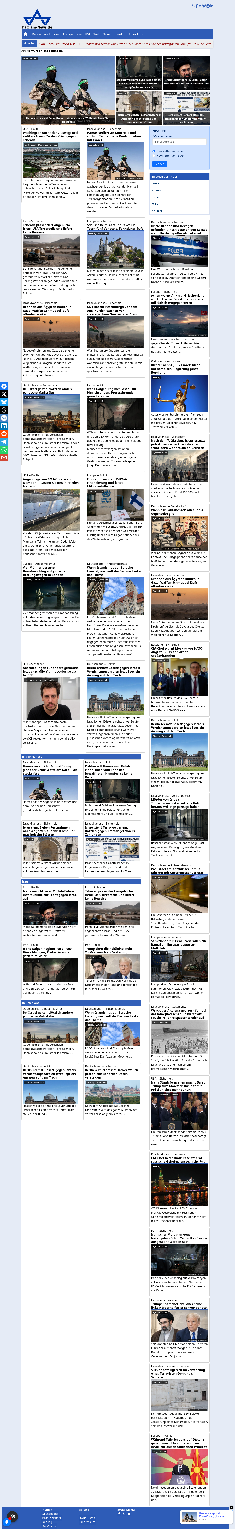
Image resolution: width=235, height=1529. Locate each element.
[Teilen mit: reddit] (4, 434)
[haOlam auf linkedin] (211, 6)
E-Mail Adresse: (162, 136)
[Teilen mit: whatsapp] (4, 450)
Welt (96, 34)
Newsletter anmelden (171, 151)
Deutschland (41, 34)
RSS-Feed (89, 1518)
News (106, 34)
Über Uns (136, 34)
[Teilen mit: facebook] (4, 386)
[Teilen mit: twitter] (4, 394)
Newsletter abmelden (171, 155)
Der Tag (47, 1522)
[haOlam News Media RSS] (194, 6)
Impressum (87, 1522)
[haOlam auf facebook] (197, 6)
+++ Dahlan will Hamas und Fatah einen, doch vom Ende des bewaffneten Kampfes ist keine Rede (104, 44)
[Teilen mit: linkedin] (4, 426)
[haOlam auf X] (200, 6)
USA (88, 34)
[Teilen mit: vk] (4, 418)
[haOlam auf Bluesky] (204, 6)
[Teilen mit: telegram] (4, 442)
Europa (68, 34)
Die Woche (49, 1526)
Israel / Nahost (51, 1518)
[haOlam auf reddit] (208, 6)
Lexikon (120, 34)
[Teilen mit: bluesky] (4, 402)
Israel (56, 34)
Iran (79, 34)
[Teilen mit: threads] (4, 410)
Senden (159, 164)
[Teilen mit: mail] (4, 457)
